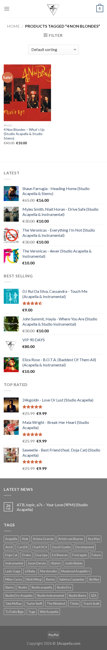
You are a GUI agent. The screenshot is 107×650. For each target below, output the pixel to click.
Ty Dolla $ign (14, 612)
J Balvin (55, 563)
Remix (50, 579)
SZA (94, 596)
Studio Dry (64, 587)
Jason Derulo (37, 563)
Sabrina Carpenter (72, 579)
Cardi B (22, 547)
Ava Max (94, 539)
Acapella (11, 539)
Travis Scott (91, 603)
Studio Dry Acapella (19, 596)
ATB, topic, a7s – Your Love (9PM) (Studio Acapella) (52, 507)
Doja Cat (11, 555)
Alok (25, 539)
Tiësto (74, 603)
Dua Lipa (41, 555)
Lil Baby (30, 571)
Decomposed (84, 547)
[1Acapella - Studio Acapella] (53, 8)
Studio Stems (77, 596)
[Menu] (7, 8)
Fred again (79, 555)
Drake (26, 555)
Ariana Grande (43, 539)
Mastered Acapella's (75, 571)
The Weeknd (56, 603)
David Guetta (61, 547)
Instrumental (14, 563)
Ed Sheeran (60, 555)
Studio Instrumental (50, 596)
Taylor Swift (34, 603)
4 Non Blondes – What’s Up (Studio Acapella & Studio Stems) (24, 134)
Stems (9, 587)
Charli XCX (39, 547)
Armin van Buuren (70, 539)
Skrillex (94, 579)
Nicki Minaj (34, 579)
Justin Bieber (74, 563)
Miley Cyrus (13, 579)
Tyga (31, 612)
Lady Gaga (12, 571)
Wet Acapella (49, 612)
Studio (22, 587)
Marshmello (48, 571)
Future (96, 555)
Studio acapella (41, 587)
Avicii (9, 547)
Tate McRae (13, 603)
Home (13, 26)
